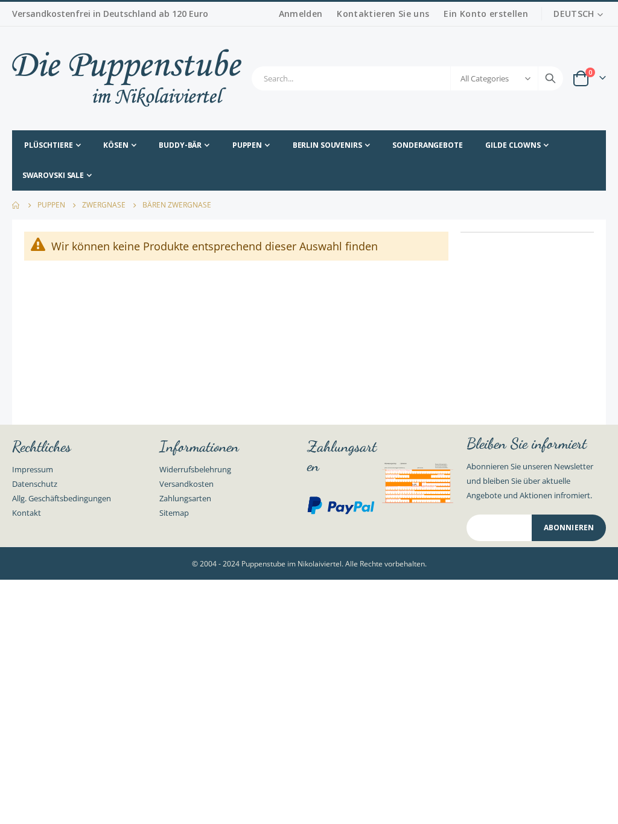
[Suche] (550, 78)
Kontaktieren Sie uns (383, 13)
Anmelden (301, 13)
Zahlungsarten (185, 498)
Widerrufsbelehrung (195, 469)
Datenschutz (34, 483)
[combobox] (407, 78)
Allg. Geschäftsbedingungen (61, 498)
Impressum (32, 469)
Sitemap (174, 512)
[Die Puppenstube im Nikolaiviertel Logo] (126, 78)
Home (16, 205)
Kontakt (26, 512)
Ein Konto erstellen (486, 13)
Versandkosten (186, 483)
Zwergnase (104, 205)
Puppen (51, 205)
